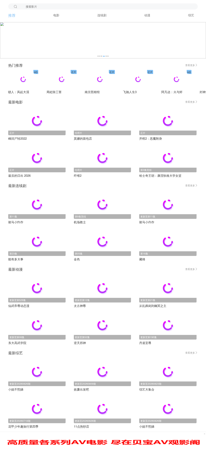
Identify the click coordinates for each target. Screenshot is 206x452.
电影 (56, 15)
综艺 (191, 15)
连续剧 (101, 15)
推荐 (11, 15)
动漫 (147, 15)
